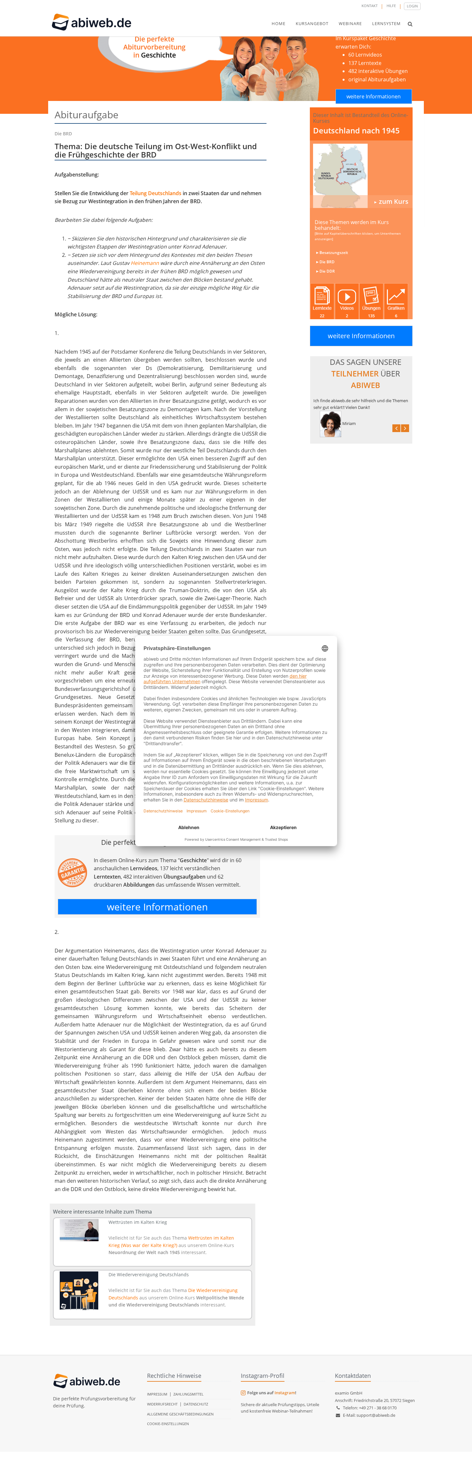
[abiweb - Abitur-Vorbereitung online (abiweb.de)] (361, 176)
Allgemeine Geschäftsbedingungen (180, 1414)
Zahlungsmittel (188, 1394)
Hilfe (391, 5)
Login (412, 6)
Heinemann (145, 263)
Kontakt (370, 5)
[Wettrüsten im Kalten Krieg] (79, 1230)
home (278, 23)
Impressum (157, 1394)
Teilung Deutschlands (155, 193)
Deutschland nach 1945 (356, 130)
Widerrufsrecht (162, 1404)
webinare (350, 23)
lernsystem (386, 23)
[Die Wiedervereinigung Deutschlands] (79, 1290)
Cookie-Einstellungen (168, 1423)
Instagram (285, 1393)
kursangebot (312, 23)
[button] (410, 24)
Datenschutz (196, 1404)
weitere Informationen (373, 96)
